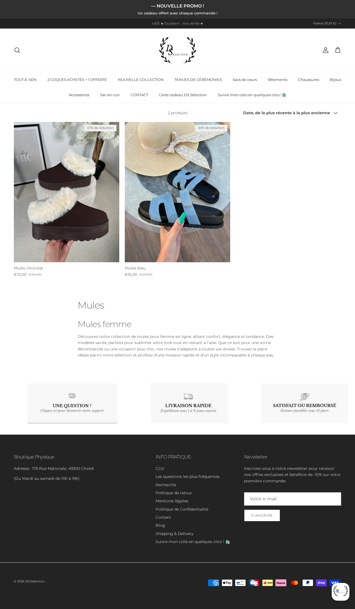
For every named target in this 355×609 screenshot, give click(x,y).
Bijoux (335, 79)
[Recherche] (17, 50)
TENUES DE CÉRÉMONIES (198, 79)
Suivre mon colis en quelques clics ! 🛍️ (252, 95)
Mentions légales (172, 500)
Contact (163, 517)
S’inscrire (262, 515)
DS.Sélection (34, 581)
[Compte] (324, 50)
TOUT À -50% (25, 79)
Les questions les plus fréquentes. (188, 476)
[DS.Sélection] (177, 50)
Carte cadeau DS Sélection (183, 95)
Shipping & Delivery (174, 533)
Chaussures (308, 79)
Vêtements (277, 79)
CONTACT (139, 95)
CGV (160, 468)
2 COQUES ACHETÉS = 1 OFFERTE (77, 79)
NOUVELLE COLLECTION (141, 79)
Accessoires (79, 95)
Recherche (166, 484)
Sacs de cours (245, 79)
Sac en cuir (110, 95)
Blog (160, 525)
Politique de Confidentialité (182, 509)
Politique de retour (174, 492)
